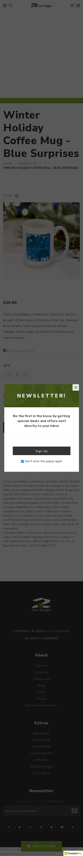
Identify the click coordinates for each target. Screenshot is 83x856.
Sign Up (42, 451)
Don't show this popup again (43, 461)
